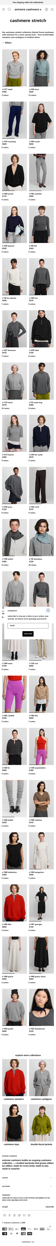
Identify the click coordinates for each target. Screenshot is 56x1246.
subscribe (28, 634)
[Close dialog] (48, 610)
